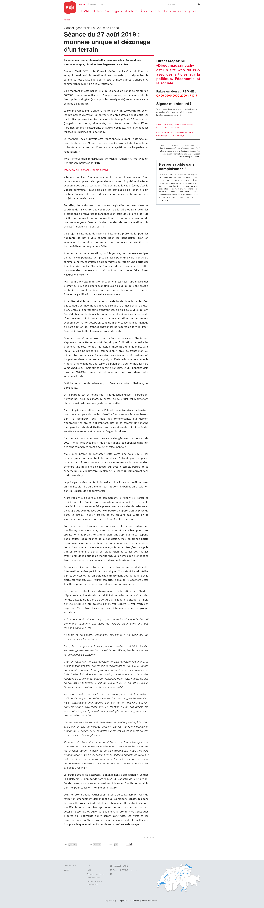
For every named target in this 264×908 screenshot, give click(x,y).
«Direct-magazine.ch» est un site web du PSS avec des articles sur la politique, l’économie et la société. (178, 74)
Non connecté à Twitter (90, 844)
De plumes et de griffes (180, 11)
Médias (93, 4)
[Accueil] (70, 7)
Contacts (83, 4)
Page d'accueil (70, 866)
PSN (89, 870)
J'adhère (131, 11)
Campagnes (113, 11)
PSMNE (84, 11)
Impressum (110, 901)
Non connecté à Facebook (65, 844)
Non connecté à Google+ (110, 844)
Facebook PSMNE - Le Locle (125, 870)
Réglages (131, 844)
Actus (98, 11)
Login (100, 4)
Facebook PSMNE (120, 866)
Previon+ (155, 901)
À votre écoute (151, 11)
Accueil (67, 20)
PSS (88, 866)
